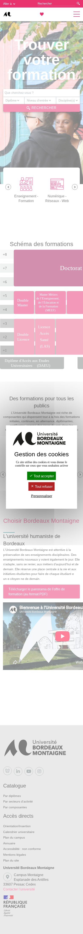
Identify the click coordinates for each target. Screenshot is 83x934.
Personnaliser (41, 496)
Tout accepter (43, 476)
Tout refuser (43, 486)
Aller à (7, 3)
